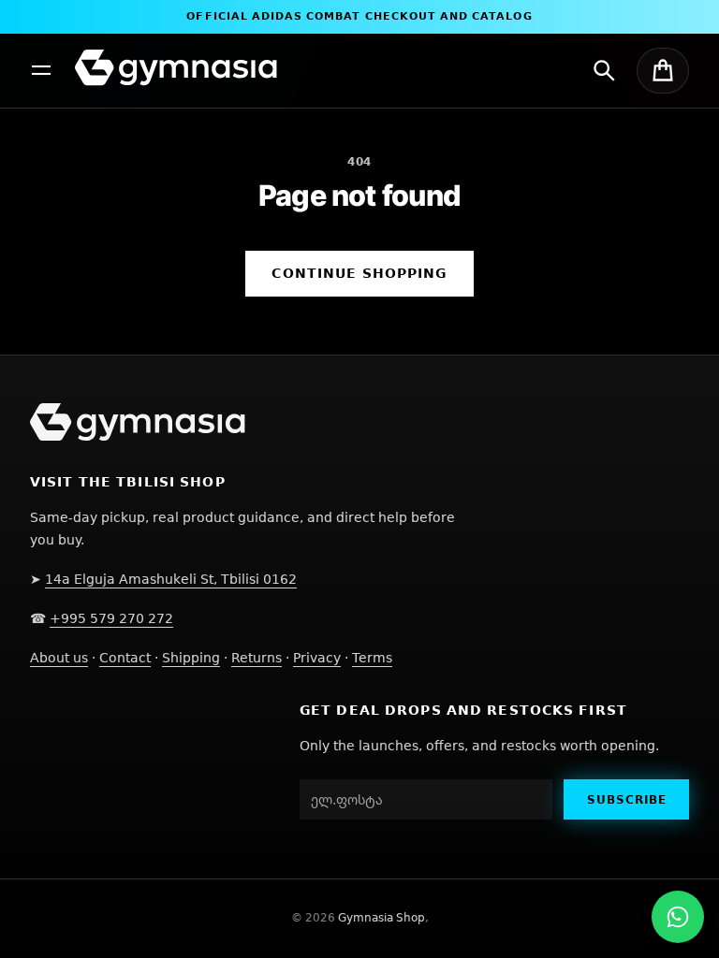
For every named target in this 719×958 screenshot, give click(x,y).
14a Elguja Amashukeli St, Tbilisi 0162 (171, 579)
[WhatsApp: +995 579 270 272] (678, 917)
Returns (256, 657)
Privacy (317, 657)
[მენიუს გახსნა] (41, 70)
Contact (125, 657)
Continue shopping (359, 273)
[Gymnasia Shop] (176, 68)
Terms (372, 657)
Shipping (191, 657)
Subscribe (627, 799)
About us (59, 657)
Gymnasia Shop (381, 917)
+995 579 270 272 (111, 618)
